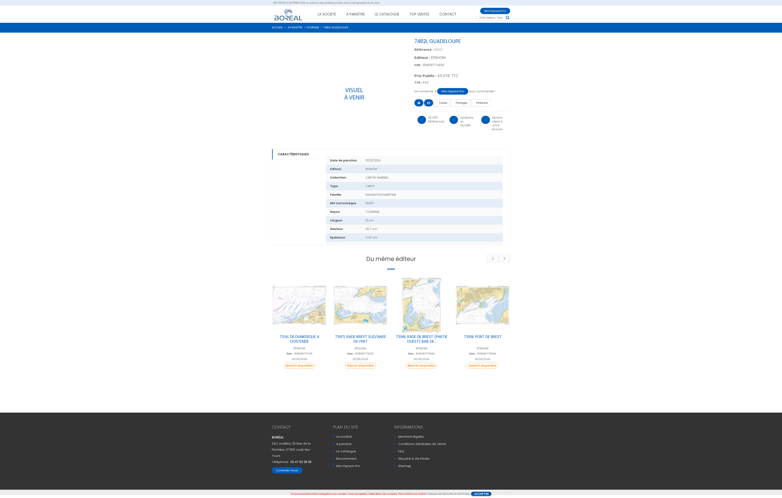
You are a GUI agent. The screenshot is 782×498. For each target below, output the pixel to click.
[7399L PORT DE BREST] (482, 305)
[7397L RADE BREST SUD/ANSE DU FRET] (360, 305)
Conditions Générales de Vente (422, 444)
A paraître (343, 444)
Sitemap (404, 466)
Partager (461, 103)
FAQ (401, 451)
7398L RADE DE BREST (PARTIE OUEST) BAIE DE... (421, 339)
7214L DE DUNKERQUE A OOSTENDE (299, 339)
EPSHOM (438, 57)
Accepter (481, 494)
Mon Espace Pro (495, 11)
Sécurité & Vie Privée (413, 458)
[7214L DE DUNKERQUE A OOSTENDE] (299, 305)
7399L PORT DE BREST (483, 336)
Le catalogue (346, 451)
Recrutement (346, 458)
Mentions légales (411, 436)
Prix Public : (425, 76)
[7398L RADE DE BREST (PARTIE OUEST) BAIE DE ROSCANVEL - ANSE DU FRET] (421, 305)
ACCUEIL (277, 27)
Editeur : (422, 57)
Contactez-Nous (287, 470)
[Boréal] (288, 14)
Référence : (423, 49)
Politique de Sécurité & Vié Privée (448, 494)
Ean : (290, 354)
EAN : (418, 65)
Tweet (442, 103)
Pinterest (482, 103)
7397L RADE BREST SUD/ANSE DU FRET (360, 339)
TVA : (418, 82)
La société (344, 436)
